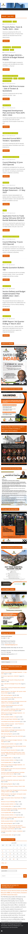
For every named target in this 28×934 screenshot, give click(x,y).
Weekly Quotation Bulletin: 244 (8, 744)
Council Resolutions (7, 21)
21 (10, 856)
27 (6, 859)
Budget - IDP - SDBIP (6, 47)
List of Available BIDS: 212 (7, 757)
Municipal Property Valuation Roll (9, 750)
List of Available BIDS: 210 (7, 806)
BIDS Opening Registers (7, 78)
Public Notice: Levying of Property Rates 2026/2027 (13, 687)
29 (13, 859)
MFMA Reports (6, 49)
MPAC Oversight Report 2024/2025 (9, 719)
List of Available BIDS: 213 (7, 727)
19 (2, 856)
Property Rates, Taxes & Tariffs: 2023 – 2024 (12, 28)
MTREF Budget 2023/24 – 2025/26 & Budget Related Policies (13, 57)
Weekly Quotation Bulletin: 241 (8, 815)
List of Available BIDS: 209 (7, 812)
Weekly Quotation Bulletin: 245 (8, 716)
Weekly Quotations (7, 81)
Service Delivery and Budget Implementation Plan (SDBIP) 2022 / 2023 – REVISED (14, 294)
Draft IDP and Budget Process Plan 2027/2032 (12, 736)
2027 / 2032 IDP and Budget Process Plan (11, 683)
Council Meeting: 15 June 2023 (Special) (13, 243)
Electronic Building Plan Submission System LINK (13, 780)
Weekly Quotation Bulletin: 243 (8, 760)
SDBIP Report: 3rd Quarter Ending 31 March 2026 (13, 786)
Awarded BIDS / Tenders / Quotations (10, 75)
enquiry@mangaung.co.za (11, 644)
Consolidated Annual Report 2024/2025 (10, 721)
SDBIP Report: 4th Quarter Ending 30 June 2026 (12, 680)
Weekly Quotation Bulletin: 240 (8, 821)
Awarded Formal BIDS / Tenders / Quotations (12, 139)
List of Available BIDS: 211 (7, 762)
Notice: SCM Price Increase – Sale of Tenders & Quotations (13, 88)
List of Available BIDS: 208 (7, 835)
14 (10, 853)
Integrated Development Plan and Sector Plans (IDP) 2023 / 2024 (14, 112)
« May (2, 863)
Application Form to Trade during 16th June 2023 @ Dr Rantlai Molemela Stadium (14, 218)
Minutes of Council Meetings (8, 801)
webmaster (13, 24)
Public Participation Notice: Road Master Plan (12, 797)
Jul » (6, 863)
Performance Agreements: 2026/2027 (10, 676)
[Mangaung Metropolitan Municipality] (14, 4)
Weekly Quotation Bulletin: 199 (13, 268)
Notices (14, 21)
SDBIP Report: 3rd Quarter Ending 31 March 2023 (13, 322)
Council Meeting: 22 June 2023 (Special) (13, 163)
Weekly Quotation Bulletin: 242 (8, 804)
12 (2, 853)
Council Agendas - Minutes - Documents (11, 156)
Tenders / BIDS (21, 78)
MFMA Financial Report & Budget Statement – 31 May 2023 (14, 190)
